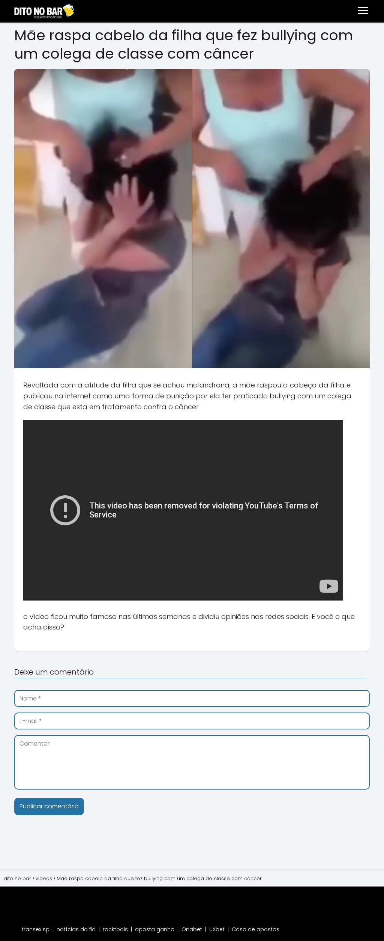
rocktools (115, 929)
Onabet (192, 929)
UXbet (217, 929)
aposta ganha (154, 929)
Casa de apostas (255, 929)
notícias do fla (76, 929)
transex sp (36, 929)
